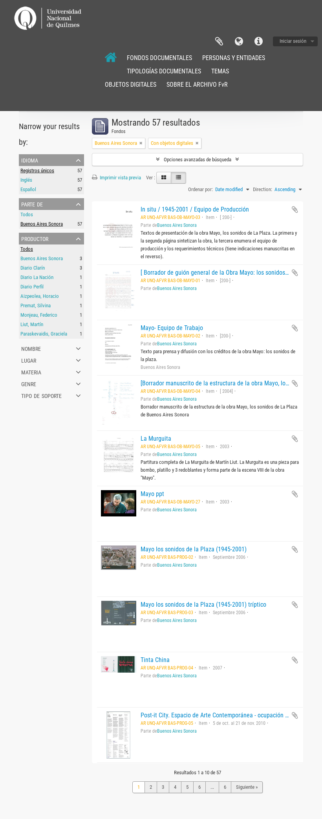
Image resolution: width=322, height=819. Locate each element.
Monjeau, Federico (38, 315)
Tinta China (155, 660)
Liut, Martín (31, 324)
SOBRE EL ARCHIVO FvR (197, 84)
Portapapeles (219, 41)
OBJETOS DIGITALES (130, 84)
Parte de (32, 203)
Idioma (239, 41)
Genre (28, 383)
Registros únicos (37, 170)
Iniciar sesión (293, 41)
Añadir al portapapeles (295, 209)
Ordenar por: (200, 189)
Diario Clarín (32, 268)
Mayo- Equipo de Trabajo (172, 328)
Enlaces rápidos (258, 41)
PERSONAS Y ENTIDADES (233, 58)
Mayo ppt (152, 494)
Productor (34, 238)
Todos (26, 214)
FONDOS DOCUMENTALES (159, 58)
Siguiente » (247, 787)
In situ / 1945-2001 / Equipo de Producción (195, 209)
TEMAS (220, 71)
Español (28, 189)
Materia (31, 371)
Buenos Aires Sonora (41, 224)
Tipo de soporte (41, 395)
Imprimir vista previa (120, 178)
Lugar (28, 360)
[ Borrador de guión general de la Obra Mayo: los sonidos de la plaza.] (229, 272)
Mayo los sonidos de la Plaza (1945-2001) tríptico (203, 604)
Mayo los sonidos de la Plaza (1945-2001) (194, 549)
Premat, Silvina (35, 305)
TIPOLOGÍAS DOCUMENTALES (164, 71)
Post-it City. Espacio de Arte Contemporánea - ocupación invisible (223, 715)
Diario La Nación (36, 277)
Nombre (31, 348)
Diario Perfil (32, 287)
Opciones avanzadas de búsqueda (197, 159)
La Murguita (156, 438)
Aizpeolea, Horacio (39, 296)
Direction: (262, 189)
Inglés (26, 180)
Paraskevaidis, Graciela (43, 334)
